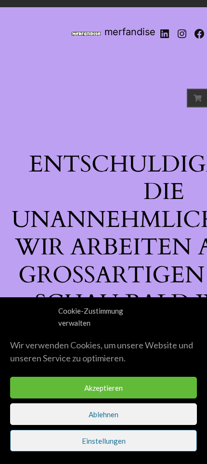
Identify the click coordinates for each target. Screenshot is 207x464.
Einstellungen (104, 441)
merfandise (129, 32)
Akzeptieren (103, 388)
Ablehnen (103, 414)
